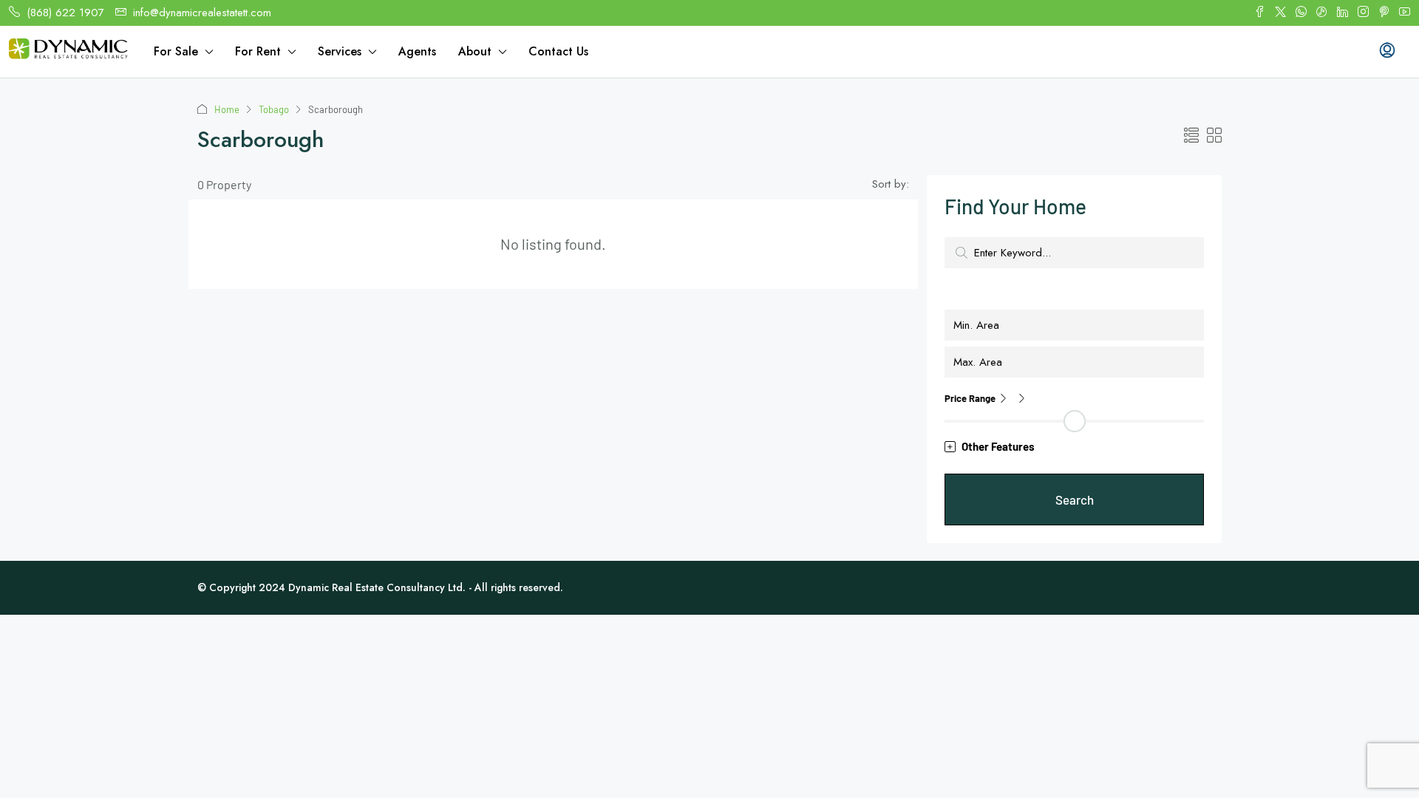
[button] (1191, 135)
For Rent (258, 51)
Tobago (274, 109)
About (474, 51)
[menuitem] (1387, 51)
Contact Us (558, 51)
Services (339, 51)
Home (226, 109)
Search (1074, 499)
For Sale (176, 51)
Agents (417, 51)
